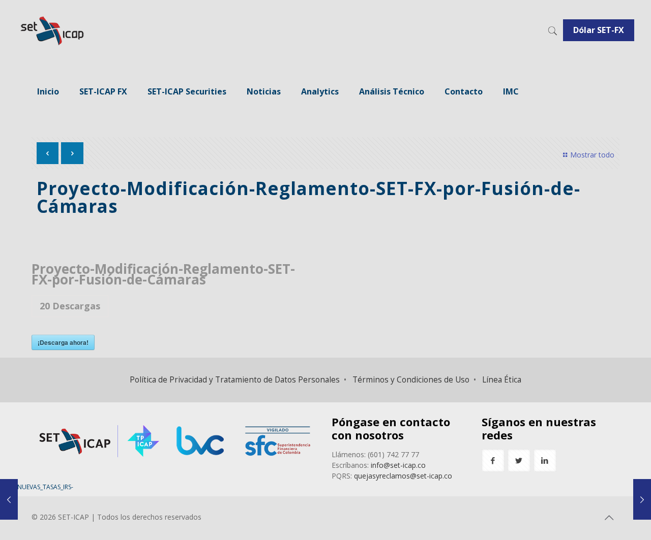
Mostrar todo (592, 155)
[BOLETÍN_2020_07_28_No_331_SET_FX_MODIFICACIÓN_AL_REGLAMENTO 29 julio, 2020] (642, 499)
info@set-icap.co (398, 465)
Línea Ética (501, 379)
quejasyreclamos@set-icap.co (403, 476)
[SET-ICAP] (51, 30)
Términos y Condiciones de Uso (410, 379)
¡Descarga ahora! (63, 342)
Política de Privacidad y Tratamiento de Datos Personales (235, 379)
